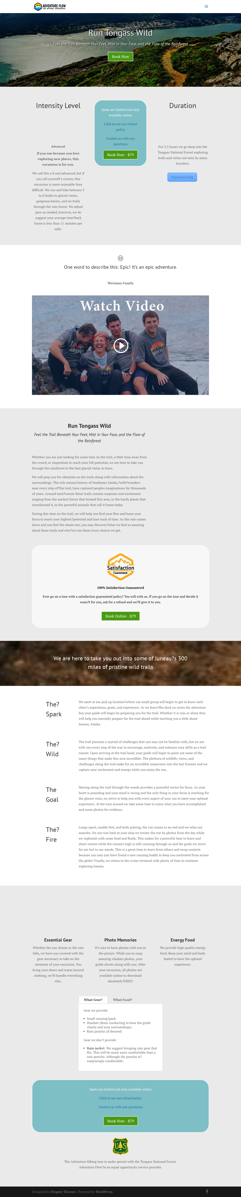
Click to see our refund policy (120, 1098)
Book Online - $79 (120, 616)
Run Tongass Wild (120, 32)
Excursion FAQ (182, 177)
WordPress (104, 1191)
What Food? (122, 1000)
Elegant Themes (63, 1191)
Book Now (120, 56)
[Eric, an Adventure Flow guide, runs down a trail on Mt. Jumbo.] (183, 533)
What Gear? (93, 1000)
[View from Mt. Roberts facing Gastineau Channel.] (183, 493)
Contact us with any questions (120, 1107)
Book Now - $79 (120, 154)
